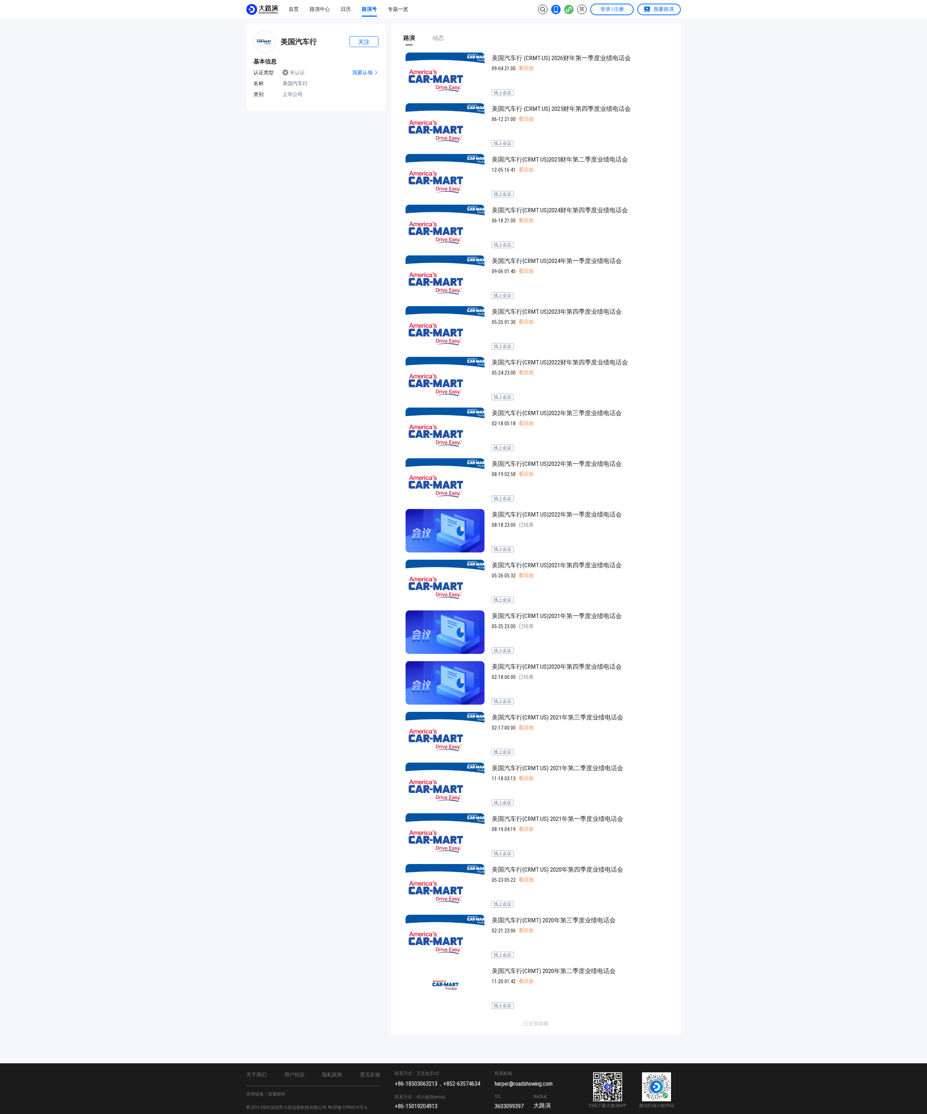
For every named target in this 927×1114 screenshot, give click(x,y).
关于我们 (256, 1074)
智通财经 (276, 1094)
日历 (346, 9)
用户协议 (294, 1074)
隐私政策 (332, 1074)
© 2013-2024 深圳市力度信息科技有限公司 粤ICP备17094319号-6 (306, 1107)
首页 (294, 9)
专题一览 (398, 9)
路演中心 (320, 9)
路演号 (369, 9)
